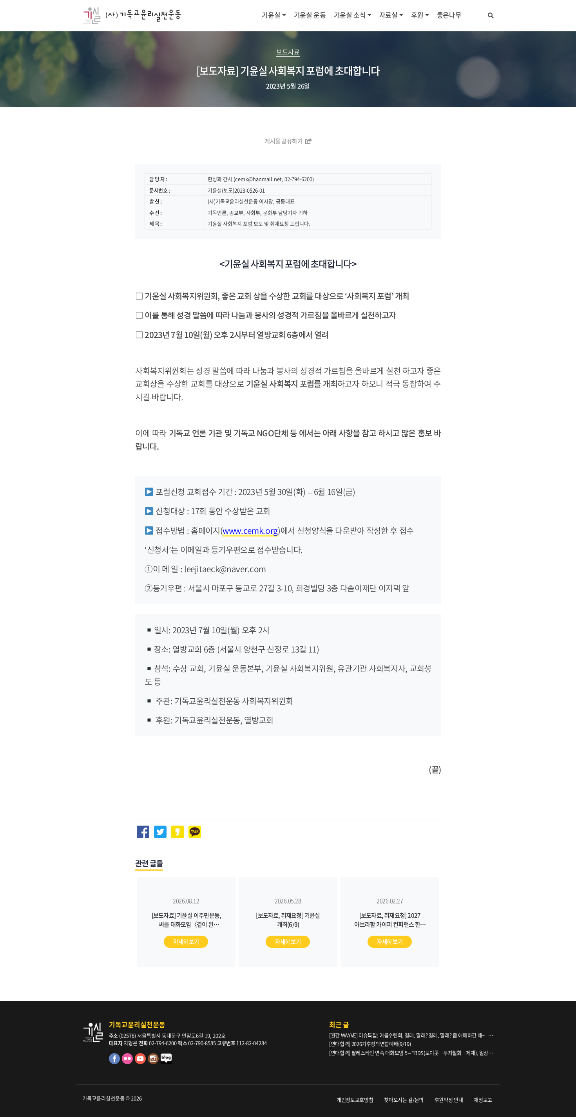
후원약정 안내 (449, 1099)
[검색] (491, 14)
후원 (417, 15)
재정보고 (483, 1099)
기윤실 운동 (310, 15)
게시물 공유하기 (284, 141)
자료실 (388, 15)
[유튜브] (141, 1062)
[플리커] (128, 1062)
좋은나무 (449, 15)
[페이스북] (115, 1062)
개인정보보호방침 (355, 1099)
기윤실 (271, 15)
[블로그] (166, 1062)
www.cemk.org (250, 530)
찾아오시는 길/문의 (404, 1099)
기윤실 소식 (350, 15)
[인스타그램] (154, 1062)
